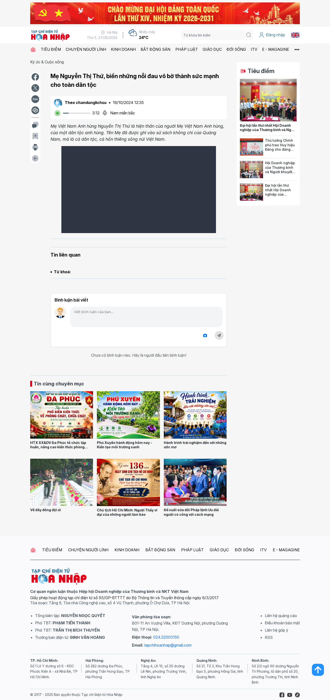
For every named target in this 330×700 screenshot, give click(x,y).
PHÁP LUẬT (186, 49)
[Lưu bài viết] (35, 136)
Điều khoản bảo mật (282, 622)
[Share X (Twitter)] (35, 88)
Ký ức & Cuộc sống (47, 61)
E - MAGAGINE (275, 49)
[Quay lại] (35, 158)
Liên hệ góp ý (276, 630)
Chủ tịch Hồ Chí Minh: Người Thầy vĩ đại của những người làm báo (127, 512)
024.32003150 (166, 637)
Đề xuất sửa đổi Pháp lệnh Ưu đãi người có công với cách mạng (191, 512)
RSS (269, 637)
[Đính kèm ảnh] (205, 335)
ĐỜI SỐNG (236, 49)
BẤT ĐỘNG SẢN (155, 49)
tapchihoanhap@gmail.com (168, 645)
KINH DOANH (123, 49)
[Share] (35, 110)
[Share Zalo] (35, 99)
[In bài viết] (35, 147)
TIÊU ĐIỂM (51, 49)
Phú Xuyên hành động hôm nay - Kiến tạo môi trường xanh (124, 445)
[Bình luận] (35, 125)
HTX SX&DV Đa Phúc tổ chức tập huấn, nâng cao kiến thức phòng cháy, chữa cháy (58, 447)
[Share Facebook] (35, 77)
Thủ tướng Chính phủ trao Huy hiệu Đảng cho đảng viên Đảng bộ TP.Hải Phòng (280, 149)
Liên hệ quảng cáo (281, 615)
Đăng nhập (275, 34)
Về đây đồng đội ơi (45, 510)
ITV (254, 49)
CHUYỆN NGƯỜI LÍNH (86, 49)
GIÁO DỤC (212, 49)
